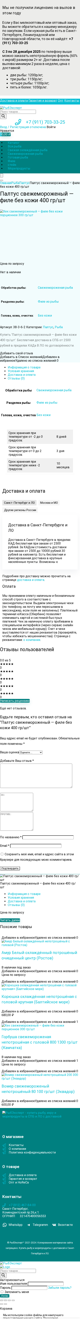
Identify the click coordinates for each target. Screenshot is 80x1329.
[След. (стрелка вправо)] (5, 1304)
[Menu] (1, 175)
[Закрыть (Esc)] (13, 1300)
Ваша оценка (9, 752)
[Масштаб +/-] (1, 1300)
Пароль (5, 1288)
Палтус (24, 183)
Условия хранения (21, 371)
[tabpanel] (40, 542)
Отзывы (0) (16, 378)
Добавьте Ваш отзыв (17, 761)
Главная (5, 183)
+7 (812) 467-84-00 (22, 1205)
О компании (17, 1149)
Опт (60, 100)
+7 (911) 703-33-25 (45, 122)
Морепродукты (19, 168)
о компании (31, 640)
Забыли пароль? (59, 1288)
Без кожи (45, 315)
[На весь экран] (5, 1300)
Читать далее (10, 920)
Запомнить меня (16, 1292)
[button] (19, 502)
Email (4, 846)
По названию (11, 837)
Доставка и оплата (14, 100)
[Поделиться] (9, 1300)
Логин (4, 1295)
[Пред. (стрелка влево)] (1, 1304)
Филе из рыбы (48, 301)
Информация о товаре (24, 367)
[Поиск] (3, 116)
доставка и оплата (30, 580)
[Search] (1, 180)
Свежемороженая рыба (55, 287)
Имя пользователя (13, 1283)
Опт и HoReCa (19, 1182)
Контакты (71, 100)
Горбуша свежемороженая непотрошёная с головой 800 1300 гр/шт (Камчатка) (40, 1042)
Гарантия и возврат (43, 100)
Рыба (15, 183)
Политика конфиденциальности (32, 1152)
